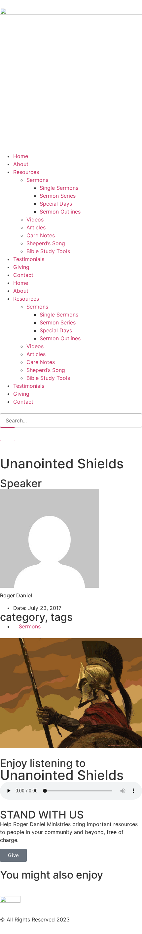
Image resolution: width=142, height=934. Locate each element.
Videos (35, 219)
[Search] (7, 434)
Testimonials (28, 259)
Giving (21, 267)
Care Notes (40, 235)
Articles (36, 227)
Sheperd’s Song (45, 243)
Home (20, 156)
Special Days (56, 203)
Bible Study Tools (48, 251)
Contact (23, 275)
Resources (26, 172)
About (20, 164)
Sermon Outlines (60, 211)
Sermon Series (58, 195)
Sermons (37, 180)
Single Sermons (59, 187)
